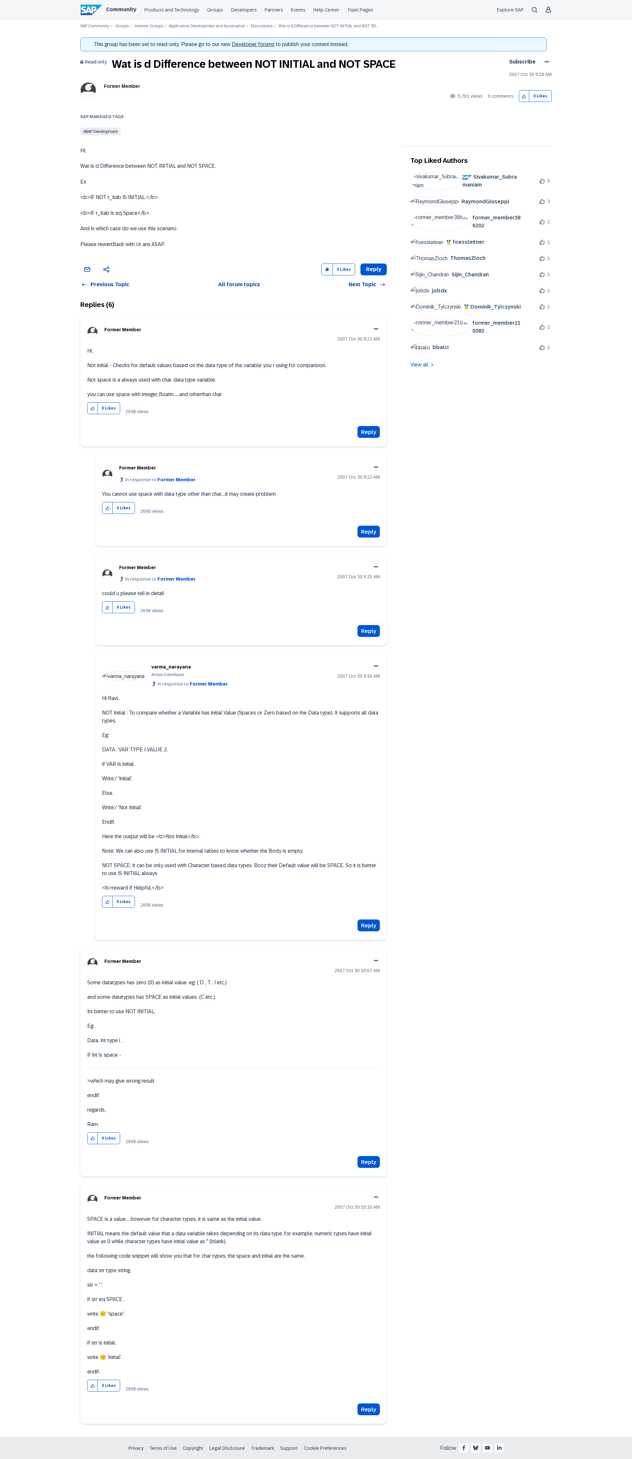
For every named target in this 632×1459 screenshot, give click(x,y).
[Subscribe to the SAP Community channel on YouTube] (487, 1447)
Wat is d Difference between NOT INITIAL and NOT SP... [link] (327, 26)
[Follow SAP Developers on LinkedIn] (499, 1447)
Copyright (193, 1448)
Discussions (262, 26)
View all (419, 364)
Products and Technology (172, 10)
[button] (524, 96)
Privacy (136, 1448)
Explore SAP (510, 10)
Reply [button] (373, 269)
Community (121, 9)
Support (289, 1448)
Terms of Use (163, 1448)
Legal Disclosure (227, 1448)
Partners (274, 10)
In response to (160, 479)
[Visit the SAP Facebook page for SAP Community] (463, 1447)
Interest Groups (149, 26)
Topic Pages (360, 10)
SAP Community (94, 26)
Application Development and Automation (207, 26)
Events (298, 10)
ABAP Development (100, 131)
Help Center (326, 10)
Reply (368, 432)
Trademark (262, 1448)
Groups (215, 10)
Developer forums (253, 44)
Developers (244, 10)
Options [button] (545, 62)
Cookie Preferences (325, 1448)
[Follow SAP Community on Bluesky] (475, 1447)
